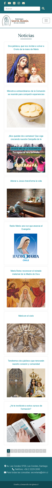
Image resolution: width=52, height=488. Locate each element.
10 (41, 451)
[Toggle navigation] (46, 20)
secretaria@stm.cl (39, 472)
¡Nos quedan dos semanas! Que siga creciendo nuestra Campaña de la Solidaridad (26, 139)
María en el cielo (26, 316)
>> (8, 455)
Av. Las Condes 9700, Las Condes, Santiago (27, 466)
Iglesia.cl (35, 484)
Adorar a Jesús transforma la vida (26, 181)
